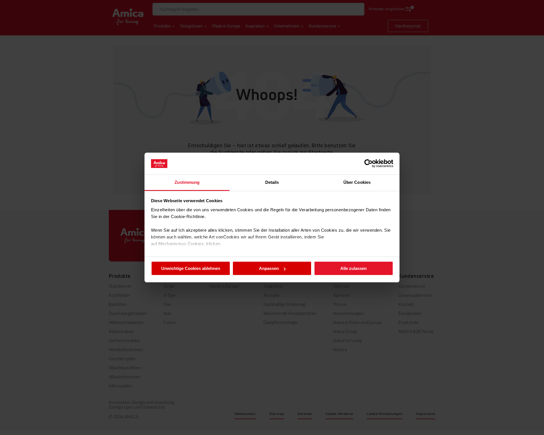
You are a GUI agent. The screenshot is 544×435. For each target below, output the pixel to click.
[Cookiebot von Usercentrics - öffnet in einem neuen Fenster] (368, 163)
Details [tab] (272, 182)
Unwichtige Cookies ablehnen (190, 268)
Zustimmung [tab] (187, 182)
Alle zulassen (353, 268)
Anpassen (269, 268)
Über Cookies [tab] (357, 182)
